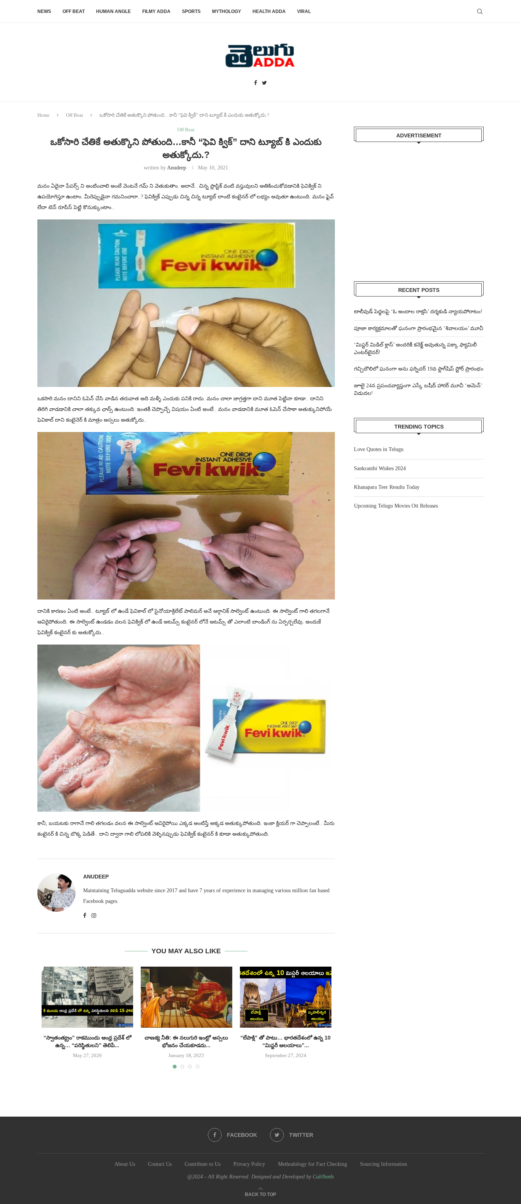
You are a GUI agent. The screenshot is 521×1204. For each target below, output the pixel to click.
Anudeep (176, 168)
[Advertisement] (419, 206)
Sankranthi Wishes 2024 (380, 468)
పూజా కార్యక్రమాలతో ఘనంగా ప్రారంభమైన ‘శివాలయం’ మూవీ (418, 328)
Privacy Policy (249, 1164)
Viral (304, 11)
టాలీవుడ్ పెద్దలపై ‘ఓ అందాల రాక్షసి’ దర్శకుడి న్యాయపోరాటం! (418, 311)
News (44, 11)
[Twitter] (264, 83)
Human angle (113, 11)
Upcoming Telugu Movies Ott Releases (396, 506)
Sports (191, 11)
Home (43, 115)
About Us (124, 1164)
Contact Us (160, 1164)
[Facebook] (255, 83)
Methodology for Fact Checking (312, 1164)
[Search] (480, 11)
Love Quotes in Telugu (379, 449)
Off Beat (74, 11)
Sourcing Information (383, 1164)
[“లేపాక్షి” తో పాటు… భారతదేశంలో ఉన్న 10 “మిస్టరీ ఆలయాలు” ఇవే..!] (285, 997)
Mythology (226, 11)
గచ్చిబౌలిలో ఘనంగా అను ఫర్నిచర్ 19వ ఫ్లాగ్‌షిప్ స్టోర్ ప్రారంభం (418, 369)
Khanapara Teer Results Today (387, 487)
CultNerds (323, 1177)
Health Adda (269, 11)
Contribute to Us (202, 1164)
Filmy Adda (156, 11)
